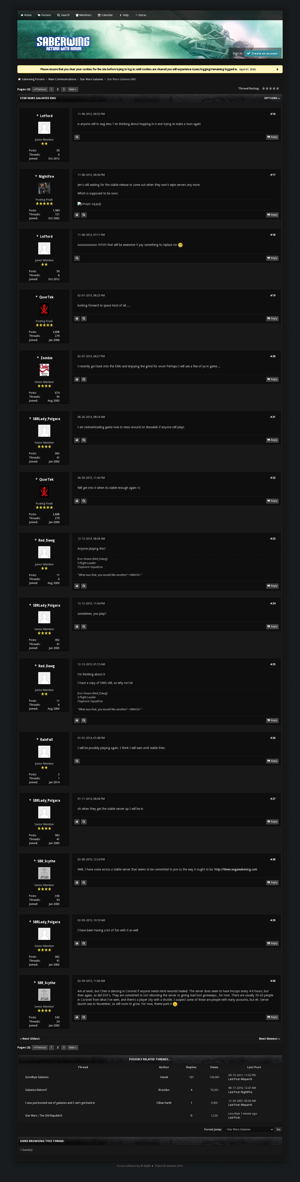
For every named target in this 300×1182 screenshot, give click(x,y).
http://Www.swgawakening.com (236, 869)
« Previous (40, 89)
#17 (272, 174)
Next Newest (268, 1038)
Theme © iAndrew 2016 (168, 1165)
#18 (272, 234)
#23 (272, 538)
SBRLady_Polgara (46, 419)
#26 (272, 738)
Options (271, 98)
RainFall (46, 740)
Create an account (264, 53)
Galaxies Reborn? (36, 1089)
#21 (272, 417)
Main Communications (62, 79)
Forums (46, 15)
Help (125, 15)
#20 (272, 356)
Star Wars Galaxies (91, 79)
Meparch (246, 1079)
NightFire (46, 177)
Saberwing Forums (33, 79)
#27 (272, 798)
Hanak (164, 1077)
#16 (272, 114)
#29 (272, 920)
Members (85, 15)
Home (27, 15)
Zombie (46, 358)
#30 (272, 981)
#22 (272, 477)
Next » (72, 89)
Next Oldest (31, 1038)
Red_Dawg (46, 540)
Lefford (46, 116)
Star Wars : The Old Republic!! (43, 1115)
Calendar (107, 15)
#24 (272, 603)
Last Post (234, 1079)
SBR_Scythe (46, 861)
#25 (272, 664)
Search (64, 15)
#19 (272, 295)
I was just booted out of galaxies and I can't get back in (60, 1102)
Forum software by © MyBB (133, 1165)
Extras (142, 15)
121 (191, 1077)
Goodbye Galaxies (37, 1077)
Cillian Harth (164, 1102)
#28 (272, 859)
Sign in (237, 53)
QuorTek (46, 297)
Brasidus (164, 1089)
